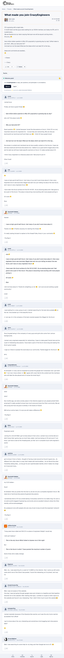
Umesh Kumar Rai (13, 585)
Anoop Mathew (12, 638)
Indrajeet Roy (12, 608)
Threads (9, 9)
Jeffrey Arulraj (12, 525)
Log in (14, 86)
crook (9, 96)
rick (9, 170)
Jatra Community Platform (25, 90)
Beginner (10, 564)
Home (3, 9)
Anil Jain (12, 19)
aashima (10, 453)
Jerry (9, 327)
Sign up (8, 86)
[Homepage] (8, 3)
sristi (9, 304)
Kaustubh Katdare (13, 211)
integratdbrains (12, 365)
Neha (9, 425)
